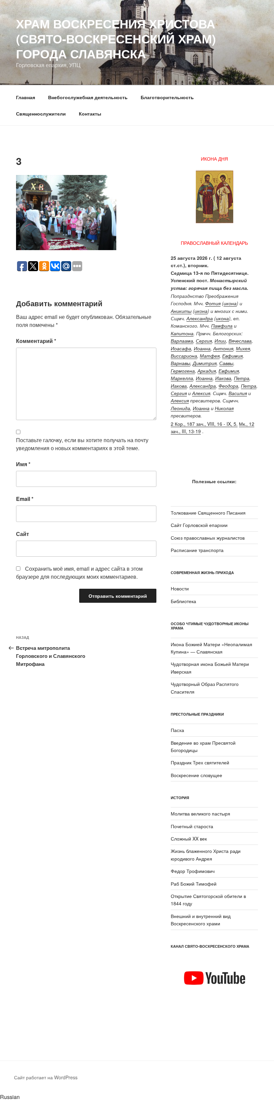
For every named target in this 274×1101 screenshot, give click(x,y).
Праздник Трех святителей (200, 762)
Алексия (201, 393)
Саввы (226, 363)
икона (230, 303)
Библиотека (183, 601)
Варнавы (180, 363)
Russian (10, 1097)
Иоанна (202, 348)
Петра (241, 378)
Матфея (210, 355)
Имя (23, 464)
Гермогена (183, 370)
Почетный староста (192, 826)
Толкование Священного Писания (208, 512)
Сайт (22, 534)
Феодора (228, 385)
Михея (243, 348)
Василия (238, 393)
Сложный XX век (189, 838)
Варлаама (182, 340)
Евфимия (232, 355)
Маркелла (182, 378)
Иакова (223, 378)
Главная (25, 97)
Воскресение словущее (196, 775)
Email (24, 499)
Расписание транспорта (197, 550)
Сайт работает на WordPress (46, 1077)
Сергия (204, 340)
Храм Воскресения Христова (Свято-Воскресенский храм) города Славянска (116, 38)
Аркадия (206, 370)
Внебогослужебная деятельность (88, 97)
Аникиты (181, 311)
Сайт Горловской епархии (199, 525)
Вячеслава (240, 340)
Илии (220, 340)
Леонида (180, 408)
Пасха (177, 730)
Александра (199, 318)
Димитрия (205, 363)
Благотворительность (167, 97)
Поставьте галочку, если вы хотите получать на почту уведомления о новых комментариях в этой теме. (82, 444)
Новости (180, 588)
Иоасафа (181, 348)
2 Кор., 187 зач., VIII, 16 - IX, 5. (204, 423)
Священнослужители (41, 113)
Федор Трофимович (193, 871)
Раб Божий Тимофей (194, 883)
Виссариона (184, 355)
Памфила (222, 325)
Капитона (182, 333)
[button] (137, 1097)
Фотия (213, 303)
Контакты (90, 113)
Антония (223, 348)
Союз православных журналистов (208, 537)
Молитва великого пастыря (200, 813)
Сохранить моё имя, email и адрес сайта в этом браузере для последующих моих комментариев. (79, 572)
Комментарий (36, 341)
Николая (224, 408)
